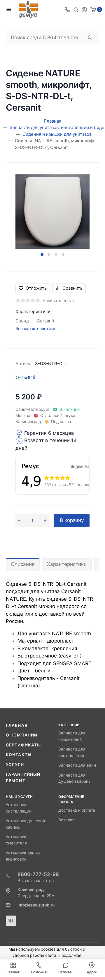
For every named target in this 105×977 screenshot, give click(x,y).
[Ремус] (28, 9)
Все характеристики (35, 328)
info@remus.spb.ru (36, 905)
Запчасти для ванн (77, 765)
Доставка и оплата (76, 810)
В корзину (72, 520)
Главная (16, 725)
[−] (19, 520)
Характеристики (67, 564)
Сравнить (72, 288)
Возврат (66, 820)
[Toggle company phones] (67, 9)
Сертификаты (23, 745)
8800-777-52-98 (38, 874)
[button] (42, 254)
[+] (45, 520)
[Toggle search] (75, 9)
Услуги (15, 764)
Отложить (36, 288)
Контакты (19, 754)
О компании (21, 735)
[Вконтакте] (11, 921)
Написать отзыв (58, 300)
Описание (23, 564)
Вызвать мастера (36, 880)
